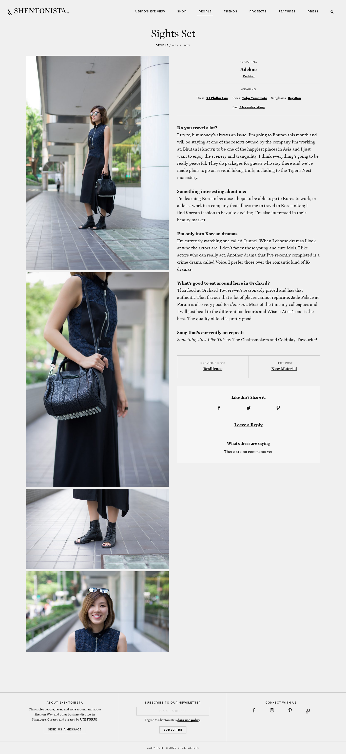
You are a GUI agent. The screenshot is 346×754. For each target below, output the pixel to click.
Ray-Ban (294, 98)
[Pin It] (278, 408)
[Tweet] (248, 408)
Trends (230, 11)
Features (287, 11)
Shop (182, 11)
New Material (284, 368)
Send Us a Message (65, 729)
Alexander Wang (252, 107)
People (205, 11)
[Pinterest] (290, 710)
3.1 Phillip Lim (217, 98)
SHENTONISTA (38, 11)
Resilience (212, 368)
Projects (258, 11)
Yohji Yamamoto (254, 98)
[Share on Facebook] (219, 408)
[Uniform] (308, 710)
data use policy (188, 720)
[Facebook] (253, 710)
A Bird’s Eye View (150, 11)
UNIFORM (88, 720)
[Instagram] (272, 710)
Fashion (249, 76)
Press (313, 11)
